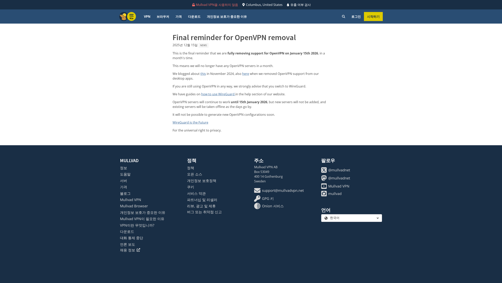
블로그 (125, 193)
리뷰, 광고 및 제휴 (201, 206)
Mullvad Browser (134, 206)
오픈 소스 (194, 174)
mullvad (335, 193)
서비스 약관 (196, 193)
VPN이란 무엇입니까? (137, 225)
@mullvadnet (339, 170)
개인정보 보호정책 (201, 180)
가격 (179, 16)
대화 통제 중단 (131, 237)
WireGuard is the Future (190, 122)
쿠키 (190, 187)
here (245, 74)
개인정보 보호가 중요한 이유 (227, 16)
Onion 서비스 (273, 206)
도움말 (125, 174)
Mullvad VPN (130, 199)
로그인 (356, 16)
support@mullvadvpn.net (283, 190)
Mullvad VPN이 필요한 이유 (142, 218)
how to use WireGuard (218, 94)
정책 (190, 167)
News (203, 45)
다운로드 (194, 16)
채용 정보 (127, 250)
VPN (147, 16)
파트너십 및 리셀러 (202, 199)
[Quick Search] (343, 16)
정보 (123, 167)
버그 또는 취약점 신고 (204, 211)
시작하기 (373, 16)
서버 (123, 180)
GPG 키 (268, 198)
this (203, 74)
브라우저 (163, 16)
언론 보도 (127, 244)
